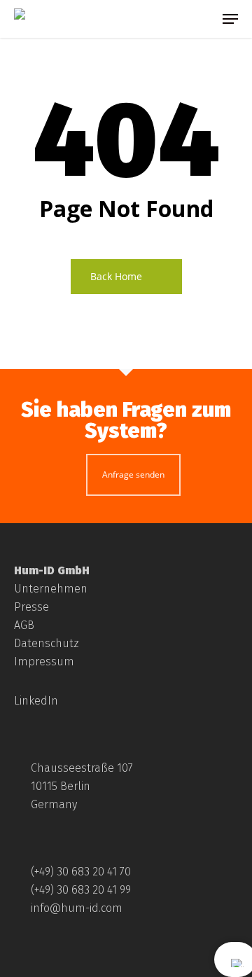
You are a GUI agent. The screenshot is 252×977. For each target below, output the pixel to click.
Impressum (44, 661)
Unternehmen (51, 588)
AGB (24, 625)
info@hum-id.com (76, 908)
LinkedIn (36, 700)
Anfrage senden (133, 474)
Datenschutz (46, 643)
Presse (31, 607)
